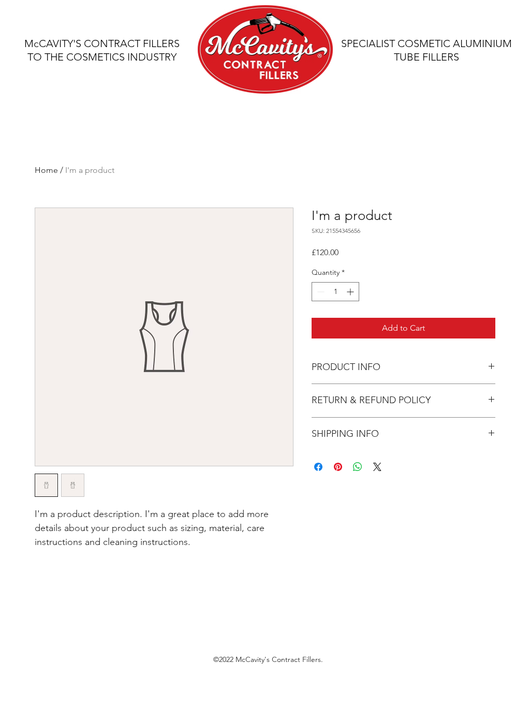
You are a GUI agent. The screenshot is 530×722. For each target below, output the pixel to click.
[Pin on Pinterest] (338, 467)
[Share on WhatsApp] (357, 467)
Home (46, 170)
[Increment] (351, 292)
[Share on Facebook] (318, 467)
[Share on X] (377, 467)
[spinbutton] (335, 292)
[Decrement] (319, 292)
